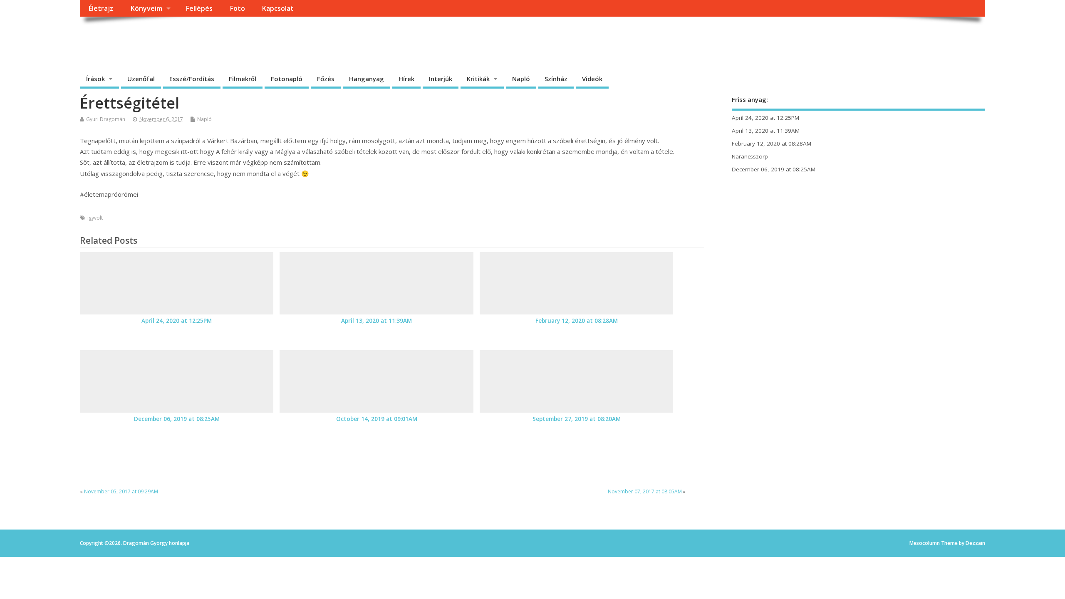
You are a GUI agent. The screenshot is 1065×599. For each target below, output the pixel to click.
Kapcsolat (278, 8)
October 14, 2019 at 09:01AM (376, 419)
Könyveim (146, 8)
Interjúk (440, 78)
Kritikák (478, 78)
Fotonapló (286, 78)
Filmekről (242, 78)
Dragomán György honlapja (173, 35)
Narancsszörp (750, 156)
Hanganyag (366, 78)
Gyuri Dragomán (105, 119)
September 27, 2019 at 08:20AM (576, 419)
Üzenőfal (141, 78)
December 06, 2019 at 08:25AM (177, 419)
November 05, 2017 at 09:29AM (121, 491)
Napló (521, 78)
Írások (95, 78)
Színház (556, 78)
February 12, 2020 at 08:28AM (576, 320)
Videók (592, 78)
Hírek (406, 78)
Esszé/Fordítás (191, 78)
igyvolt (95, 217)
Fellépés (199, 8)
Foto (237, 8)
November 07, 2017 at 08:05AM (645, 491)
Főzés (325, 78)
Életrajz (100, 8)
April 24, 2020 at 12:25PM (176, 320)
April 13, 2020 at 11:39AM (376, 320)
